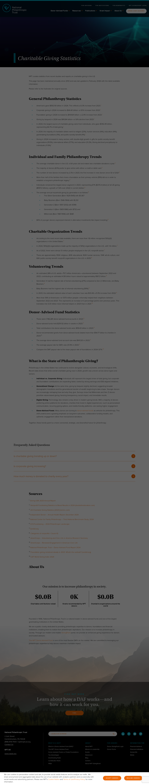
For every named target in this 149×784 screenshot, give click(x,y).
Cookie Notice (53, 779)
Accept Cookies (112, 778)
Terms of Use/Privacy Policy (74, 779)
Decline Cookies (133, 778)
